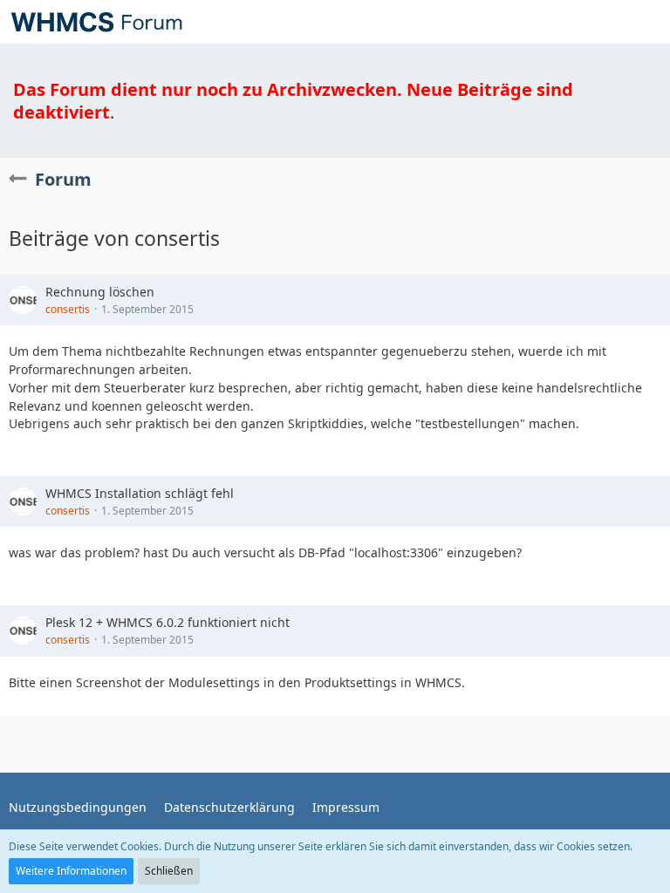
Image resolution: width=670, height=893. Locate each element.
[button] (647, 21)
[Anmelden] (603, 21)
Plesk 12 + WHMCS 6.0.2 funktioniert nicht (167, 622)
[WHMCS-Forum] (96, 21)
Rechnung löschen (99, 291)
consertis (67, 309)
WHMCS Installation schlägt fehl (139, 493)
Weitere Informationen (71, 870)
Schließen (169, 870)
